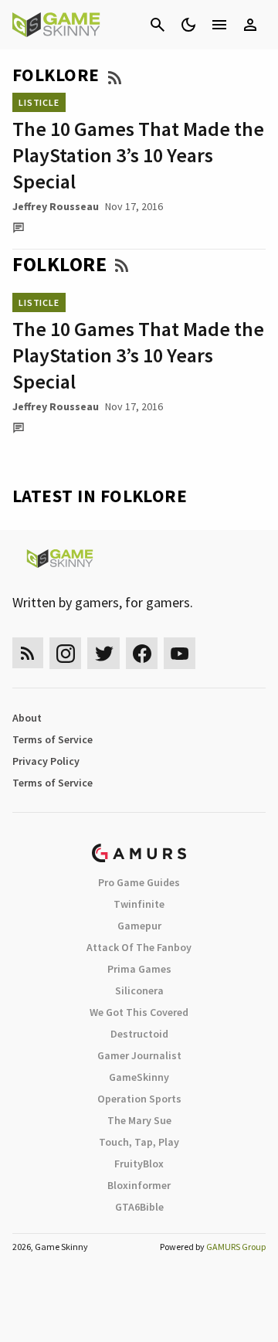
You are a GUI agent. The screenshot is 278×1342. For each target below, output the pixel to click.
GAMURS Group (236, 1246)
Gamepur (139, 926)
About (27, 718)
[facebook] (142, 653)
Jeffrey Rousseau (55, 206)
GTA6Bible (139, 1207)
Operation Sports (139, 1099)
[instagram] (65, 653)
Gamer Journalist (139, 1055)
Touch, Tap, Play (139, 1142)
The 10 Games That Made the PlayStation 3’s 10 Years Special (138, 155)
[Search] (157, 24)
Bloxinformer (139, 1185)
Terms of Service (52, 739)
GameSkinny (139, 1077)
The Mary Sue (139, 1120)
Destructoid (139, 1034)
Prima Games (139, 969)
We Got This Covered (139, 1012)
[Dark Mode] (188, 24)
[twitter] (103, 653)
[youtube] (180, 653)
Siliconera (139, 990)
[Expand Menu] (219, 24)
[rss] (27, 653)
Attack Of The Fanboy (139, 947)
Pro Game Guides (139, 882)
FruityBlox (139, 1163)
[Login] (250, 24)
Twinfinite (139, 904)
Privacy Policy (46, 761)
